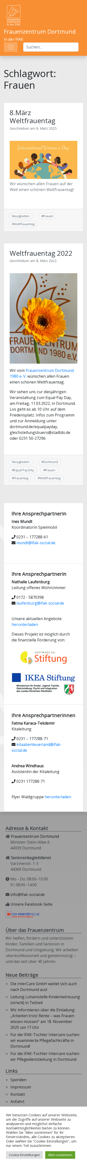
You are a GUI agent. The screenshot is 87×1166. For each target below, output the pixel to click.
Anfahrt (17, 1101)
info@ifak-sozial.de (27, 894)
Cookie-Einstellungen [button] (24, 1155)
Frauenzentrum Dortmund (40, 31)
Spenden (18, 1079)
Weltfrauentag (24, 224)
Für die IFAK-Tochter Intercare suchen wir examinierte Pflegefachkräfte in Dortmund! (44, 1040)
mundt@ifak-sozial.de (35, 542)
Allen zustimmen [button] (60, 1155)
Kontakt (17, 1094)
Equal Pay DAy (24, 470)
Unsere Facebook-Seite (31, 904)
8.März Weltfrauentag (32, 116)
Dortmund (50, 462)
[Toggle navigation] (10, 47)
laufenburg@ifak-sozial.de (40, 603)
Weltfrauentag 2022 (41, 253)
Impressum (20, 1087)
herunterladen (25, 624)
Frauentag (21, 478)
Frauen (48, 216)
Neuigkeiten (20, 216)
